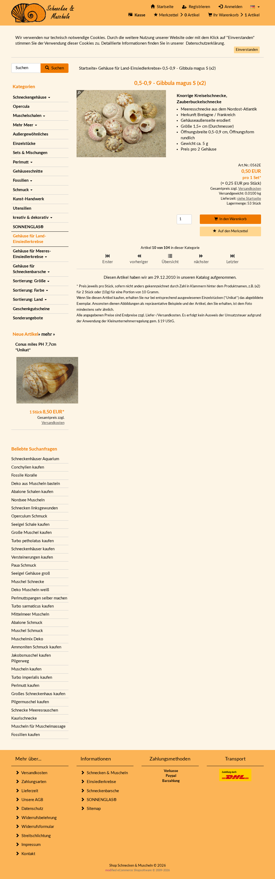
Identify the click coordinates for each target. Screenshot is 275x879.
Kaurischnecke (24, 718)
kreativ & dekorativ (31, 218)
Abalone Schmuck (26, 623)
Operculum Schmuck (29, 516)
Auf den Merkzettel (232, 231)
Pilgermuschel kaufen (30, 702)
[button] (255, 7)
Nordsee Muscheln (28, 500)
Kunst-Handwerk (28, 199)
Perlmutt (21, 162)
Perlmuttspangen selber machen (39, 598)
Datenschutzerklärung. (205, 43)
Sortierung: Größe (30, 281)
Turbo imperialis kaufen (31, 678)
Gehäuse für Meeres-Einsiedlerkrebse (32, 254)
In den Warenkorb (232, 219)
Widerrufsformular (36, 827)
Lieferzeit (28, 791)
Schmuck (21, 190)
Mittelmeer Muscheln (30, 614)
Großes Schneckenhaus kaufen (38, 694)
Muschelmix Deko (27, 639)
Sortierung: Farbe (29, 290)
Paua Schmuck (23, 565)
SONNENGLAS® (28, 227)
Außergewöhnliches (30, 134)
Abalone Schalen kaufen (32, 492)
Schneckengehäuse (30, 97)
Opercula (21, 107)
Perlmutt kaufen (25, 686)
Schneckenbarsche (102, 791)
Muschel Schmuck (27, 631)
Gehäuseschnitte (28, 171)
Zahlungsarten (32, 782)
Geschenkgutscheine (31, 309)
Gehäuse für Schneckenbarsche (30, 269)
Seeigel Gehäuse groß (30, 573)
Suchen (56, 68)
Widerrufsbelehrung (38, 818)
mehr (46, 334)
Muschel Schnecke (27, 582)
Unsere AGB (31, 800)
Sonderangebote (28, 318)
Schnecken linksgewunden (34, 508)
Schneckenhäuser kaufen (33, 549)
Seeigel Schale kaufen (30, 525)
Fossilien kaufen (25, 735)
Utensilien (22, 208)
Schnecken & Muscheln (106, 773)
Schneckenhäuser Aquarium (35, 459)
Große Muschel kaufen (31, 533)
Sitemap (93, 809)
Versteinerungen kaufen (32, 557)
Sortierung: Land (28, 300)
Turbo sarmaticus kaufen (32, 606)
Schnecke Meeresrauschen (34, 710)
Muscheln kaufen (26, 669)
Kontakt (27, 854)
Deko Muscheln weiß (30, 590)
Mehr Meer (23, 125)
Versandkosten (53, 423)
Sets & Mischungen (30, 153)
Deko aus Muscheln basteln (35, 484)
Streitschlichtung (35, 836)
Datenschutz (31, 809)
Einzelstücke (24, 144)
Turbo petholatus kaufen (32, 541)
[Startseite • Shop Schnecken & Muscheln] (42, 12)
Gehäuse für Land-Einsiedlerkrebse (29, 239)
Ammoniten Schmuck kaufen (36, 647)
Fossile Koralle (24, 475)
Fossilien (21, 180)
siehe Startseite (249, 199)
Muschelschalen (27, 116)
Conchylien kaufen (27, 467)
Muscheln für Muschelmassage (38, 726)
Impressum (30, 845)
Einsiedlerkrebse (100, 782)
